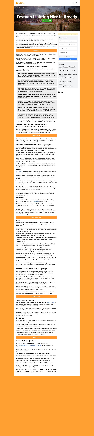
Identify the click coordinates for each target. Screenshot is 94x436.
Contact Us (61, 83)
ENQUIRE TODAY (36, 296)
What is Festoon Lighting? (65, 81)
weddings (20, 171)
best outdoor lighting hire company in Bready (30, 345)
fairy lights (36, 201)
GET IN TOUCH (47, 20)
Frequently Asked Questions (65, 86)
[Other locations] (73, 3)
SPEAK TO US (36, 337)
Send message (68, 59)
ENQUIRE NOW (36, 135)
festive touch (51, 46)
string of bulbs (50, 302)
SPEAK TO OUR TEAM (36, 217)
